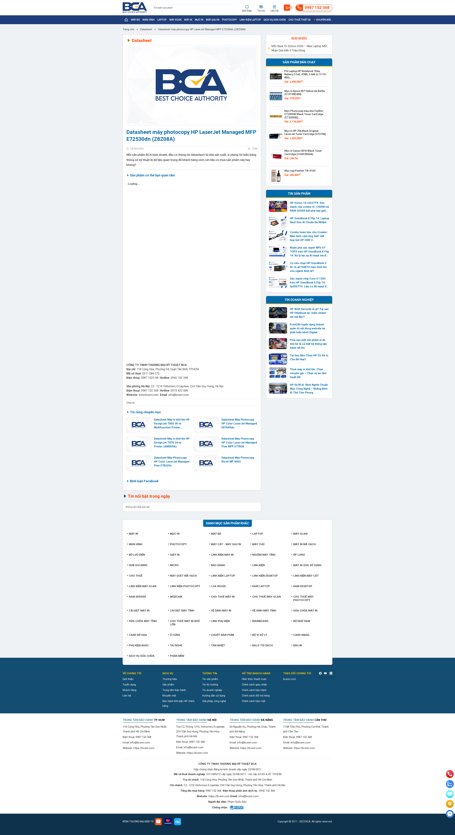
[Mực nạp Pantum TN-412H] (276, 176)
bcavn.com (289, 679)
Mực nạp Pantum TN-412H (299, 170)
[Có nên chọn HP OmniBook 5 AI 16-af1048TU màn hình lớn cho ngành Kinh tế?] (278, 266)
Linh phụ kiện (220, 621)
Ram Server (137, 596)
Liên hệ (127, 695)
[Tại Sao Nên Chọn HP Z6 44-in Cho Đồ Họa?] (278, 359)
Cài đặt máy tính (182, 610)
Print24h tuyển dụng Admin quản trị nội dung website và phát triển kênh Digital (307, 328)
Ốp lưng (299, 554)
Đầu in (297, 645)
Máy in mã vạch (304, 544)
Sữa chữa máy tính (143, 621)
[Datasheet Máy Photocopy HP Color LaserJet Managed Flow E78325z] (138, 463)
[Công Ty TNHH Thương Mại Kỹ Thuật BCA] (135, 7)
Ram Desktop (302, 586)
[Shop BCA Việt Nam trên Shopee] (158, 821)
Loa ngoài (218, 586)
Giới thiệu (128, 679)
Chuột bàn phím (222, 635)
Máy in (188, 19)
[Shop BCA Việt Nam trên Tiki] (177, 821)
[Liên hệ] (450, 804)
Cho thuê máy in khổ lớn (185, 622)
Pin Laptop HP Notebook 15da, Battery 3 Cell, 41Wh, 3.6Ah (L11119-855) (305, 74)
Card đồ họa (138, 635)
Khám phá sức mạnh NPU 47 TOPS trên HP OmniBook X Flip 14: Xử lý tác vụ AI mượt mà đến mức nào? (309, 251)
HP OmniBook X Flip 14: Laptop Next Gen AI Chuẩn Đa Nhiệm (309, 220)
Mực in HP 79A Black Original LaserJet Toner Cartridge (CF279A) (305, 132)
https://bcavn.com (143, 748)
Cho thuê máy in (223, 596)
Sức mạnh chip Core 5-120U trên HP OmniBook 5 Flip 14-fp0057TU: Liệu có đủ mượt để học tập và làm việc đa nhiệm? (309, 282)
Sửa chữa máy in (305, 610)
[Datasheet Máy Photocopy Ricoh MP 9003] (206, 463)
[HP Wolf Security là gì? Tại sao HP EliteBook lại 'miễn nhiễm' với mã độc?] (278, 312)
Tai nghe (176, 645)
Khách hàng (129, 690)
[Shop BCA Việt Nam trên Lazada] (168, 821)
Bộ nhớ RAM (301, 621)
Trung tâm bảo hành (174, 690)
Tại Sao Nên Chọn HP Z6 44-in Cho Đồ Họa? (309, 357)
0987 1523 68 (149, 377)
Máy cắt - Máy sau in (226, 544)
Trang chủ (129, 29)
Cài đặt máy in (139, 610)
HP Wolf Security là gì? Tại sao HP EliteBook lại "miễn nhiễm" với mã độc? (309, 312)
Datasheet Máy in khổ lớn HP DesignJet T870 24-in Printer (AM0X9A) (172, 442)
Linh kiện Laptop (250, 19)
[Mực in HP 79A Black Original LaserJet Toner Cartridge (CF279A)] (276, 136)
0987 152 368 (149, 390)
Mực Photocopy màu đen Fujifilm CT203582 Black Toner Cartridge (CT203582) (303, 114)
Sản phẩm (168, 684)
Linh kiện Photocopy (185, 586)
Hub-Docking (138, 565)
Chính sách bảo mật (253, 701)
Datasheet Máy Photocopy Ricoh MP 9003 (237, 459)
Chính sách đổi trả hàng (256, 695)
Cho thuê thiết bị (299, 19)
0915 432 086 (179, 390)
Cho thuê (136, 575)
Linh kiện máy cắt (306, 575)
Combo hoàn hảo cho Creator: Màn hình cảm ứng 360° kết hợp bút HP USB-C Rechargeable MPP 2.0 (309, 236)
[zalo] (450, 784)
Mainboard (260, 621)
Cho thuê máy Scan (266, 596)
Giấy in (175, 554)
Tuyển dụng (129, 684)
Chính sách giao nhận (254, 684)
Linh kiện (258, 565)
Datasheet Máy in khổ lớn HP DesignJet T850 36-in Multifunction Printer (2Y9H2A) (172, 423)
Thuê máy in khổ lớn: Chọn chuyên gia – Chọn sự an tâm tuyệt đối (308, 373)
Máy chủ (258, 544)
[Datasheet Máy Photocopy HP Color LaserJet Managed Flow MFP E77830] (206, 444)
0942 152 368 (179, 377)
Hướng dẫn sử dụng (213, 695)
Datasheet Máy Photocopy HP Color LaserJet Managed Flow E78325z (171, 461)
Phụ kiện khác (139, 645)
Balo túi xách (262, 645)
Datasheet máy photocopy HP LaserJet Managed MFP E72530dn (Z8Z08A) (202, 29)
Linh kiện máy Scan (142, 586)
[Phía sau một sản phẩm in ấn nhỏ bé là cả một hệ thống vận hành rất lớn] (278, 343)
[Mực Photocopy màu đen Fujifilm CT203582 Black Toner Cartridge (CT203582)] (276, 116)
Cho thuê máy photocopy (303, 598)
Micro (174, 565)
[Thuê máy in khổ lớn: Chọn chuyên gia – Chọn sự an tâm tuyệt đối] (278, 372)
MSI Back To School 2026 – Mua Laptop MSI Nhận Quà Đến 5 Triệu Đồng (299, 48)
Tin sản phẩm (210, 679)
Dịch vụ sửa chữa (275, 19)
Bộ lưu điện (137, 554)
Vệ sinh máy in (221, 610)
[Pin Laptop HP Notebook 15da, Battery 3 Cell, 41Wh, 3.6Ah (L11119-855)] (276, 77)
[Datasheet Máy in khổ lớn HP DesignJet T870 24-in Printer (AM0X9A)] (138, 444)
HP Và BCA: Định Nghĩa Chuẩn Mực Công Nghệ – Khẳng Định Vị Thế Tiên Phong (309, 388)
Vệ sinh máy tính (264, 610)
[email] (450, 794)
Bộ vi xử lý (259, 635)
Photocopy (229, 19)
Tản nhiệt (218, 645)
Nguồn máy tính (263, 554)
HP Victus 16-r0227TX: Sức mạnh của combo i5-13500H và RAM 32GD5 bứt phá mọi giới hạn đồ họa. (309, 207)
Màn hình (149, 19)
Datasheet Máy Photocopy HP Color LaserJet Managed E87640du (239, 423)
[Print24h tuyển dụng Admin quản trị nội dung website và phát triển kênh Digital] (278, 328)
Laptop (162, 19)
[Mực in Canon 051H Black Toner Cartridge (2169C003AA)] (276, 156)
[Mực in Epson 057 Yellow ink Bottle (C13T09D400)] (276, 96)
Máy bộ (135, 19)
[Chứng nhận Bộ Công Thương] (236, 807)
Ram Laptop (261, 586)
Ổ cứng (175, 635)
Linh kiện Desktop (265, 575)
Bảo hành (218, 565)
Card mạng (301, 635)
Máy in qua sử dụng (307, 565)
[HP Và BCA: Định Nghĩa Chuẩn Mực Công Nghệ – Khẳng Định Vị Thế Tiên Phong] (278, 388)
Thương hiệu (169, 679)
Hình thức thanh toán (254, 679)
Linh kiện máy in (222, 554)
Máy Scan (175, 19)
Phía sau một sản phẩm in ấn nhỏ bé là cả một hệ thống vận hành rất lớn (308, 343)
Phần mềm (177, 656)
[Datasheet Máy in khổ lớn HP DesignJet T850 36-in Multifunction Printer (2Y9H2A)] (138, 425)
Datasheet (146, 29)
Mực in (199, 19)
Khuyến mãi (323, 19)
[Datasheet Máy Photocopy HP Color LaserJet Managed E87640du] (206, 425)
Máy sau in (212, 19)
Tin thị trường (210, 684)
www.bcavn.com (149, 395)
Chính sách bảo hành (254, 690)
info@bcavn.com (178, 395)
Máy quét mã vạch (183, 575)
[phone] (450, 774)
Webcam (176, 596)
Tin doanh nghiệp (212, 690)
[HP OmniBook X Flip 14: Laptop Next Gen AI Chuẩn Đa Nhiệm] (278, 221)
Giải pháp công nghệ (214, 701)
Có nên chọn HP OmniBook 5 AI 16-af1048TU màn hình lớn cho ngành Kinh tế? (308, 267)
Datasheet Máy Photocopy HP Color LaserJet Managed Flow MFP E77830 (239, 442)
